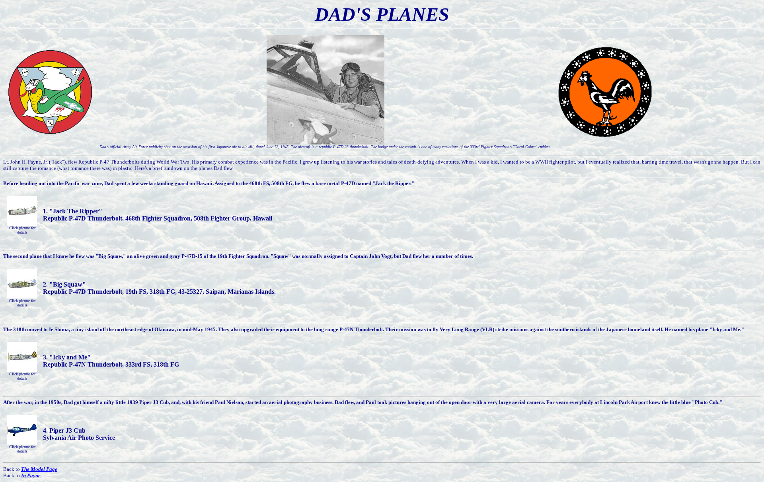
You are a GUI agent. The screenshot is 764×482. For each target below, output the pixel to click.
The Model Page (39, 469)
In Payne (31, 475)
